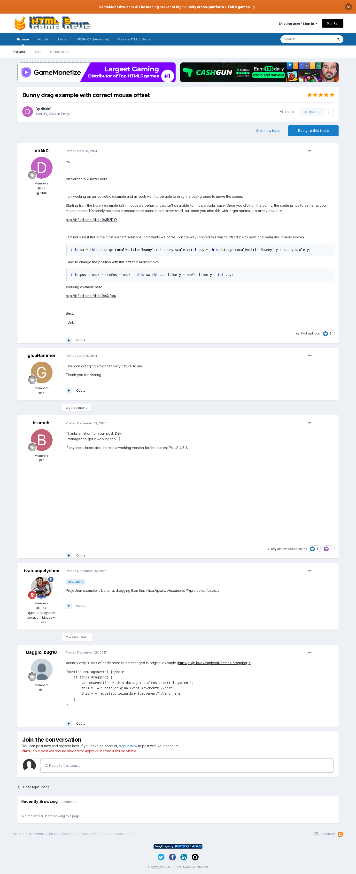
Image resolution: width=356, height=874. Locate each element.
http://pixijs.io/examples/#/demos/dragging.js (214, 663)
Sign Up (332, 23)
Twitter (62, 39)
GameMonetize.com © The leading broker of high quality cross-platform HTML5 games (174, 7)
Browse (23, 39)
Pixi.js (65, 114)
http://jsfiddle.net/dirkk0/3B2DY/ (91, 220)
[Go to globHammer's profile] (42, 372)
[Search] (338, 39)
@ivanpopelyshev (41, 613)
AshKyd (301, 333)
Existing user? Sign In (297, 23)
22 (43, 188)
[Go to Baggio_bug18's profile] (42, 669)
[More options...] (309, 151)
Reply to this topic (313, 131)
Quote (80, 340)
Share (288, 112)
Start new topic (268, 131)
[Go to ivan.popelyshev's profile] (42, 588)
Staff (37, 51)
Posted (81, 151)
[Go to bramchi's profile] (42, 440)
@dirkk (41, 193)
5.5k (43, 608)
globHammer (42, 355)
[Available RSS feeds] (340, 834)
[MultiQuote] (69, 340)
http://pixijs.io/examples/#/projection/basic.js (183, 590)
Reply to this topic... (64, 765)
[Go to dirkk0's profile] (27, 111)
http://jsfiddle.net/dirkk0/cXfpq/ (91, 296)
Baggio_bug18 (41, 652)
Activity (43, 39)
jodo (317, 333)
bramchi (42, 422)
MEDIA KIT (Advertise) (93, 39)
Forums (19, 51)
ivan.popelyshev (295, 549)
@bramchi (75, 581)
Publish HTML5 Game (134, 39)
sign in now (128, 746)
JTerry (272, 549)
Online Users (60, 51)
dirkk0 (46, 109)
